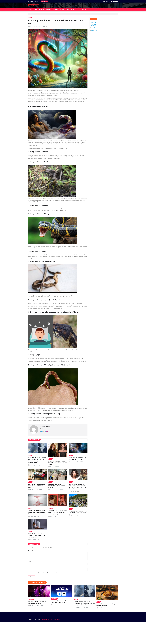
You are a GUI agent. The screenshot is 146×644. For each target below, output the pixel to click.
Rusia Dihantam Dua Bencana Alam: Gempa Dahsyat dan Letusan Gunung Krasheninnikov (37, 460)
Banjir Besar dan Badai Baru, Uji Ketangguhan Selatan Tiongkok (36, 486)
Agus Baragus (33, 464)
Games (77, 9)
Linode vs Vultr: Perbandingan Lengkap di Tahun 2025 (60, 602)
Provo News (50, 619)
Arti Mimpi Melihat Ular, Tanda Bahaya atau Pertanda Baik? (45, 14)
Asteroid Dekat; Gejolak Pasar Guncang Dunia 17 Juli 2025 (78, 458)
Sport (72, 9)
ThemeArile (57, 619)
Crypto (62, 9)
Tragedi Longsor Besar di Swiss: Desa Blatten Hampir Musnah (78, 512)
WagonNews (44, 619)
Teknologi (41, 9)
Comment (30, 550)
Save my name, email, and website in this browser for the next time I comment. (46, 572)
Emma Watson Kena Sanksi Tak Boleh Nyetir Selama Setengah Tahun (57, 462)
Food (67, 9)
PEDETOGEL (93, 24)
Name (29, 561)
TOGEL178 (93, 22)
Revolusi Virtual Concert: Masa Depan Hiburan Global (37, 602)
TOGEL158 (93, 29)
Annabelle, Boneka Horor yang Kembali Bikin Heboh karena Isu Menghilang (57, 512)
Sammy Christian (33, 26)
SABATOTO (93, 27)
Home (30, 9)
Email (29, 567)
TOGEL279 (93, 25)
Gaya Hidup (55, 9)
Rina (51, 466)
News (35, 9)
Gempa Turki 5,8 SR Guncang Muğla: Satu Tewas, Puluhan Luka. (36, 512)
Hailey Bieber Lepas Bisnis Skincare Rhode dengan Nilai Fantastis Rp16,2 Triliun (36, 535)
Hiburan (48, 9)
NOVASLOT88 (94, 30)
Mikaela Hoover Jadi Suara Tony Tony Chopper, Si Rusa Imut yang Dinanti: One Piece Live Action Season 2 (77, 486)
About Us (83, 9)
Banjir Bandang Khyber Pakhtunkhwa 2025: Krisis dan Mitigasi (57, 486)
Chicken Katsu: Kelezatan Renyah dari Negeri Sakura (106, 605)
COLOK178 (93, 32)
